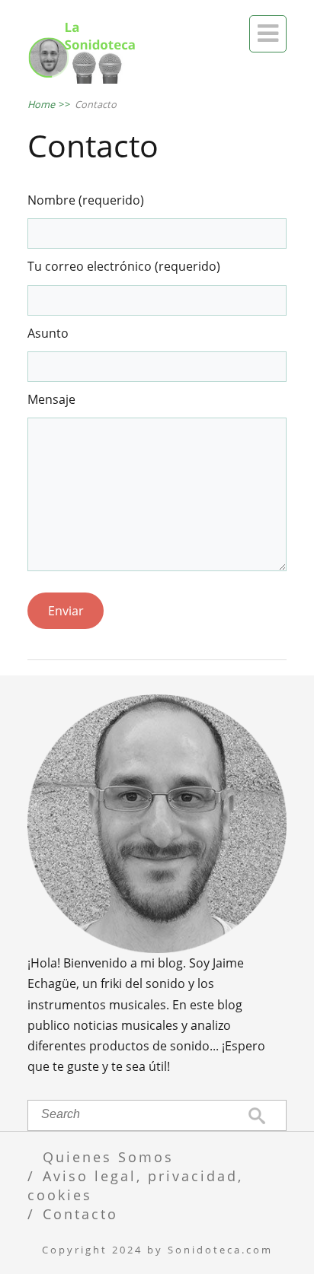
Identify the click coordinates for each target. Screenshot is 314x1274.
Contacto (80, 1213)
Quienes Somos (108, 1156)
